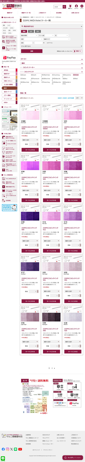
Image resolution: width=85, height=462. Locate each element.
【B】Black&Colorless (66, 83)
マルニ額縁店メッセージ (32, 438)
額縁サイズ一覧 (26, 13)
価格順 (60, 98)
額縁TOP (9, 13)
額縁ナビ (78, 51)
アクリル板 (5, 27)
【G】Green (23, 75)
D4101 (9, 33)
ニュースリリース (61, 441)
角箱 (9, 30)
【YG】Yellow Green (56, 83)
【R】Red (75, 78)
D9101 (4, 30)
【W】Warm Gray (35, 83)
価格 (22, 43)
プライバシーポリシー (47, 450)
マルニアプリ (45, 438)
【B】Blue (65, 78)
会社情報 (58, 13)
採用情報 (28, 444)
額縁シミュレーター (47, 441)
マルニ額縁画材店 (24, 17)
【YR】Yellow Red (56, 79)
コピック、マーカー (40, 17)
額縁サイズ (46, 39)
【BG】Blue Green (45, 79)
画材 (32, 17)
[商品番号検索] (64, 6)
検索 (31, 51)
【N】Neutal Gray (66, 75)
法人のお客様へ (61, 438)
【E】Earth (33, 75)
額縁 (4, 25)
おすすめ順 (71, 98)
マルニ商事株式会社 (31, 441)
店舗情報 (28, 435)
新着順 (65, 98)
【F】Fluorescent (35, 79)
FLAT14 (11, 27)
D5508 (14, 30)
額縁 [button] (24, 31)
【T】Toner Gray (46, 82)
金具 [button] (31, 31)
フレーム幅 (41, 35)
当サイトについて (36, 450)
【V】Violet (76, 75)
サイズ (8, 25)
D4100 (4, 33)
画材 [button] (38, 31)
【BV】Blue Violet (24, 83)
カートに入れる (30, 150)
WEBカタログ (46, 435)
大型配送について (76, 438)
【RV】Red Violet (45, 75)
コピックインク (50, 17)
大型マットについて (76, 441)
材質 (22, 39)
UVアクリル (50, 43)
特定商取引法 (75, 444)
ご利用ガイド (42, 13)
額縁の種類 (24, 35)
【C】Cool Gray (56, 75)
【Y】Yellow (23, 78)
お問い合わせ (75, 13)
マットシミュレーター (47, 444)
